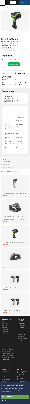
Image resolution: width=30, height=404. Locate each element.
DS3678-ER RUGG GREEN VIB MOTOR (13, 242)
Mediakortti (5, 327)
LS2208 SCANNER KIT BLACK (11, 310)
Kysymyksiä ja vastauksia (5, 324)
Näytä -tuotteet (5, 164)
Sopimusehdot (21, 334)
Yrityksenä (5, 329)
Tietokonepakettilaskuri (8, 353)
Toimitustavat (21, 325)
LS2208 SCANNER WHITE (10, 287)
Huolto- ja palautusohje (8, 361)
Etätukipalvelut (6, 351)
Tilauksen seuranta (7, 321)
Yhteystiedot (5, 331)
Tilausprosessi (21, 323)
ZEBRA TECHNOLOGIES (9, 50)
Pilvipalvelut (5, 376)
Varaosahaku (5, 359)
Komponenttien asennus (8, 355)
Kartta (20, 380)
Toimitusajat (21, 327)
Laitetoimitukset (6, 374)
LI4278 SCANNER (8, 265)
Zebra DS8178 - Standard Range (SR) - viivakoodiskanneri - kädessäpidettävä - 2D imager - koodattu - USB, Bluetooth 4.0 (14, 218)
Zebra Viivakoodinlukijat (21, 7)
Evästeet (20, 340)
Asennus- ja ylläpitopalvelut (6, 378)
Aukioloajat (5, 333)
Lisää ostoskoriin (14, 64)
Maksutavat (21, 329)
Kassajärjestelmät (7, 7)
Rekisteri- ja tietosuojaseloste (22, 337)
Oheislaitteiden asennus (8, 357)
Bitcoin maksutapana (21, 331)
